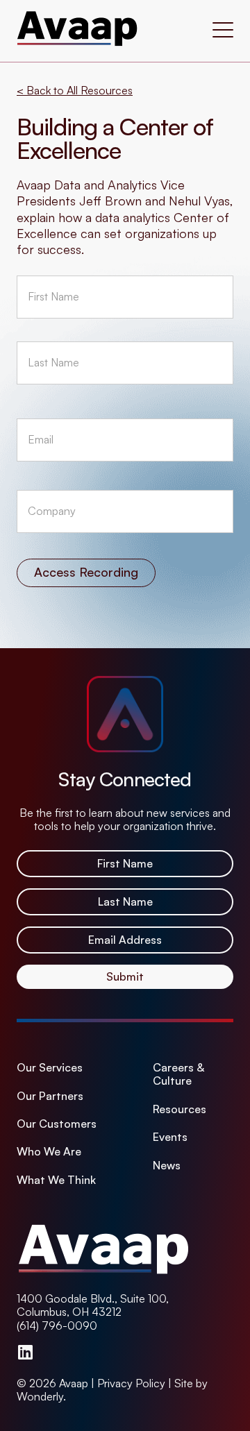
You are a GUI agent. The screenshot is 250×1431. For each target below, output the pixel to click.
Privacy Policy (131, 1383)
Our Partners (50, 1096)
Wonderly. (41, 1396)
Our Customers (57, 1124)
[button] (222, 31)
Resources (179, 1109)
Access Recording (86, 571)
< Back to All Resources (75, 90)
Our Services (50, 1067)
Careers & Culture (178, 1074)
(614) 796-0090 (57, 1325)
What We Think (56, 1180)
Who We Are (49, 1151)
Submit (125, 976)
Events (170, 1137)
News (167, 1165)
